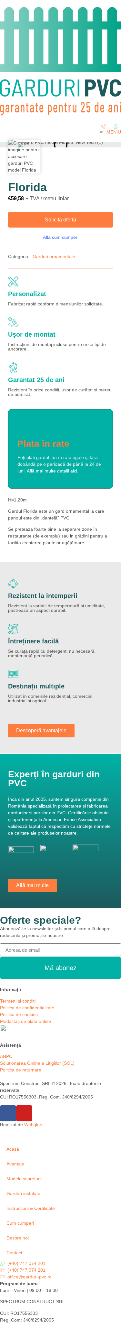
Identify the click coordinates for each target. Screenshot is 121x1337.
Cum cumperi (20, 1223)
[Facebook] (8, 1113)
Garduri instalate (23, 1193)
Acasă (12, 1149)
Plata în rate (43, 444)
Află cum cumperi (60, 237)
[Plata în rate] (25, 426)
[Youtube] (24, 1113)
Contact (14, 1252)
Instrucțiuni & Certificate (30, 1208)
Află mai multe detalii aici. (52, 470)
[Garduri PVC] (60, 114)
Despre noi (17, 1237)
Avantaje (15, 1163)
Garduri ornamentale (54, 256)
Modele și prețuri (23, 1178)
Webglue (33, 1124)
